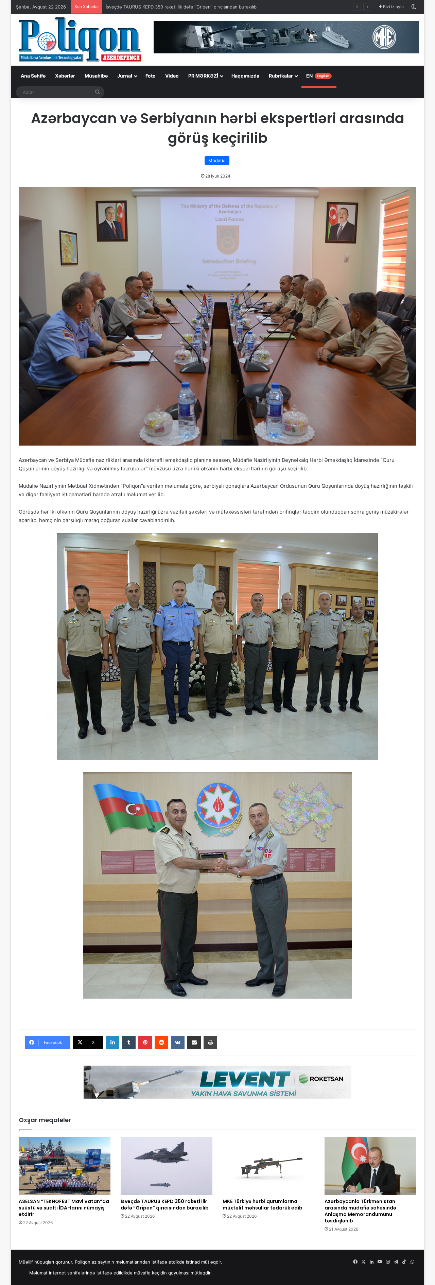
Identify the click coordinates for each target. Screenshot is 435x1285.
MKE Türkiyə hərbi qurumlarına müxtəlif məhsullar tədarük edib (172, 7)
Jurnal (124, 76)
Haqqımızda (245, 76)
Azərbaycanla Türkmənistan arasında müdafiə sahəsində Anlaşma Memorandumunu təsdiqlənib (360, 1211)
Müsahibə (96, 76)
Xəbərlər (65, 76)
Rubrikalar (281, 76)
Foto (150, 76)
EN (317, 76)
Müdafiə (217, 160)
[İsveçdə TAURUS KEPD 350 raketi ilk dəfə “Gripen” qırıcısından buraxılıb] (166, 1166)
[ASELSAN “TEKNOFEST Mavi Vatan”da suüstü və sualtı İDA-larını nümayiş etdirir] (64, 1166)
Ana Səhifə (33, 76)
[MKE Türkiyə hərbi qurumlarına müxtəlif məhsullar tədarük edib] (268, 1166)
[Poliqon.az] (79, 39)
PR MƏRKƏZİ (203, 76)
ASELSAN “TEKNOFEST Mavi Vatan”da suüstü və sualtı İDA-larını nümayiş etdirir (64, 1208)
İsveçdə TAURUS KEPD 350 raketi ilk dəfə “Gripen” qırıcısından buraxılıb (165, 1204)
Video (172, 76)
